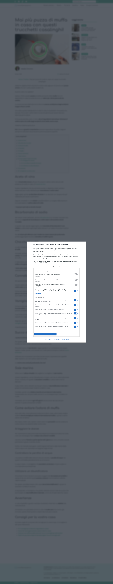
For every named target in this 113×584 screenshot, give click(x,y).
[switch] (76, 274)
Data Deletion (48, 339)
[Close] (83, 244)
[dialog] (56, 292)
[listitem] (56, 271)
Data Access (56, 339)
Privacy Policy (65, 339)
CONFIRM (45, 334)
